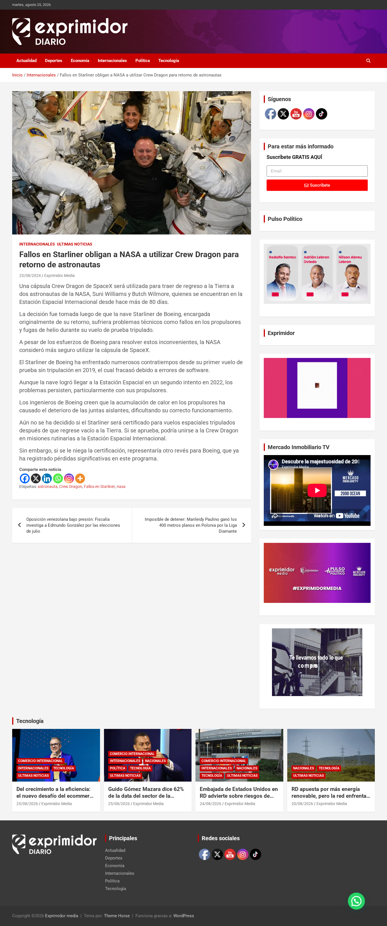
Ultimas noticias (74, 244)
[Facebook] (25, 478)
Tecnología (168, 60)
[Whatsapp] (58, 478)
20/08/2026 (302, 803)
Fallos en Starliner (99, 486)
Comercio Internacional (40, 761)
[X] (36, 478)
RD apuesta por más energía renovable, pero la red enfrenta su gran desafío (329, 796)
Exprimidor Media (59, 275)
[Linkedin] (47, 478)
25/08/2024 (30, 275)
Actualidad (26, 60)
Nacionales (155, 761)
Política (142, 60)
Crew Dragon (70, 486)
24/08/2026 (210, 803)
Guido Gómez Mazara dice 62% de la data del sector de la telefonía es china (146, 796)
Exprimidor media (61, 915)
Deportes (53, 60)
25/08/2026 (27, 803)
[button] (356, 901)
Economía (80, 60)
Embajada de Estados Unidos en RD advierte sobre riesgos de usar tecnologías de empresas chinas (239, 799)
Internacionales (112, 60)
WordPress (183, 915)
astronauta (48, 486)
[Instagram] (69, 478)
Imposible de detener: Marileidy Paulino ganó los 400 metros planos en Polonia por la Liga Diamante (191, 525)
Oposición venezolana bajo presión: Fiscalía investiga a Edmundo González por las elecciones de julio (73, 525)
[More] (80, 478)
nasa (121, 486)
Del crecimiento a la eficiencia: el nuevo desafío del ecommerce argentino (55, 796)
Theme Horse (117, 915)
